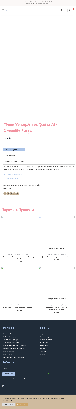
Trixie (9, 188)
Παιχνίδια (37, 185)
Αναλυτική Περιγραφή (14, 175)
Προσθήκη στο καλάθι (14, 150)
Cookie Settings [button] (8, 404)
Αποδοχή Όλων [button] (21, 404)
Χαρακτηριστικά (12, 178)
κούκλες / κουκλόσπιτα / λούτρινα (22, 185)
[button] (61, 10)
